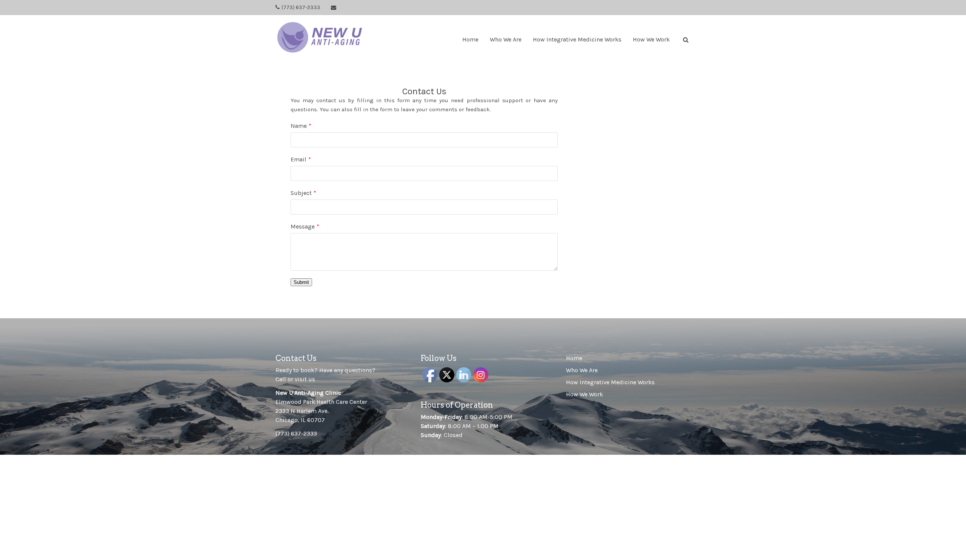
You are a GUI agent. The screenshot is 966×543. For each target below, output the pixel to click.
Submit (301, 282)
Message (303, 226)
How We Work (651, 39)
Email (298, 159)
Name (299, 125)
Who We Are (505, 39)
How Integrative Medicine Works (577, 39)
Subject (301, 192)
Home (470, 39)
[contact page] (333, 8)
